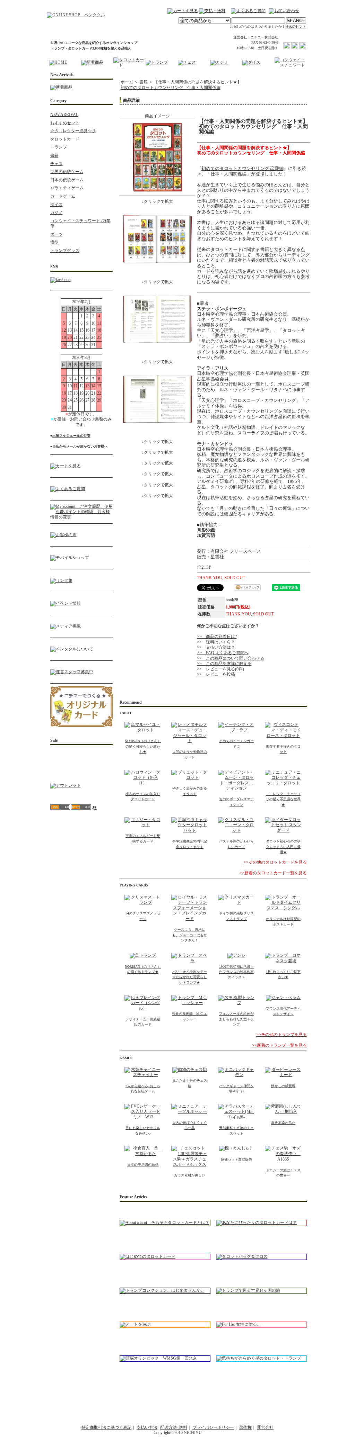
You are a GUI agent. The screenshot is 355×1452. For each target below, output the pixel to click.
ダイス (56, 204)
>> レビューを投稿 (216, 674)
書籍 (54, 155)
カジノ (56, 212)
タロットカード (64, 139)
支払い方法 (147, 1427)
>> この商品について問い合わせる (230, 658)
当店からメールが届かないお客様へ (80, 446)
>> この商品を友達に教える (224, 663)
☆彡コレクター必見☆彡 (73, 130)
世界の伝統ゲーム (67, 171)
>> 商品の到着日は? (217, 636)
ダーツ (56, 234)
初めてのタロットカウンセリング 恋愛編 (242, 168)
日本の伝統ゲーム (67, 180)
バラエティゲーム (67, 188)
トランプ (58, 147)
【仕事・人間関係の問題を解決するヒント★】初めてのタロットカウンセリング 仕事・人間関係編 (181, 85)
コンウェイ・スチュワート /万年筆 (80, 223)
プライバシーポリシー (213, 1427)
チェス (56, 163)
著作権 (245, 1427)
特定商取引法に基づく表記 (106, 1427)
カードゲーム (62, 196)
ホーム (127, 82)
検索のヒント (295, 26)
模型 (54, 242)
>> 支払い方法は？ (216, 647)
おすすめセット (64, 122)
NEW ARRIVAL (64, 114)
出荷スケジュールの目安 (71, 436)
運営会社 (265, 1427)
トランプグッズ (64, 250)
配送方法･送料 (173, 1427)
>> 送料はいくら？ (216, 642)
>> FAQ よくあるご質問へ (223, 652)
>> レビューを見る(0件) (220, 669)
